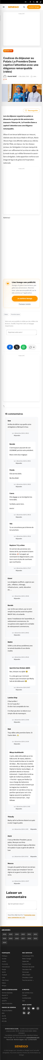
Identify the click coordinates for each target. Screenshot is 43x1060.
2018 (16, 938)
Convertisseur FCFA (28, 956)
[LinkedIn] (24, 1013)
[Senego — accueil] (13, 7)
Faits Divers (5, 980)
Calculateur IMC (27, 969)
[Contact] (26, 2)
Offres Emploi (26, 975)
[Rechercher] (24, 7)
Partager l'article (25, 304)
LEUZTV (4, 1001)
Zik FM (4, 1016)
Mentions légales (19, 1040)
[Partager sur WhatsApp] (24, 347)
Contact (24, 995)
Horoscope (25, 972)
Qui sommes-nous (27, 993)
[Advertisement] (21, 29)
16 (6, 79)
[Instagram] (38, 1008)
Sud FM (4, 1019)
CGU (23, 1001)
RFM (3, 1013)
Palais (6, 314)
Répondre (17, 435)
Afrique (4, 986)
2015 (35, 938)
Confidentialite (26, 998)
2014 (4, 943)
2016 (29, 938)
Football (4, 975)
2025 (10, 934)
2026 (4, 934)
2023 (23, 934)
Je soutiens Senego (24, 298)
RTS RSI (4, 1021)
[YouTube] (37, 2)
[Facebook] (30, 2)
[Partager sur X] (17, 347)
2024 (16, 934)
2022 (29, 934)
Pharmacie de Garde (28, 967)
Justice (4, 961)
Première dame (15, 314)
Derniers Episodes (7, 993)
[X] (29, 1008)
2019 (10, 938)
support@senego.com (32, 1037)
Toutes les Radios (7, 1011)
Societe (4, 959)
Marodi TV (5, 995)
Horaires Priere (26, 964)
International (6, 967)
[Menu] (3, 7)
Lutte (3, 977)
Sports (4, 972)
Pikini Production (7, 1003)
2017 (23, 938)
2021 (35, 934)
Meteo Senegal (26, 959)
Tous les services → (28, 980)
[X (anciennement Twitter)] (33, 2)
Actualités (8, 51)
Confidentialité (32, 1040)
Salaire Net (25, 961)
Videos (4, 983)
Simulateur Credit (27, 977)
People (4, 969)
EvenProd (5, 998)
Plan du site (9, 1040)
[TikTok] (40, 2)
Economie (5, 964)
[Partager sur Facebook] (10, 347)
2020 (4, 938)
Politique (4, 956)
